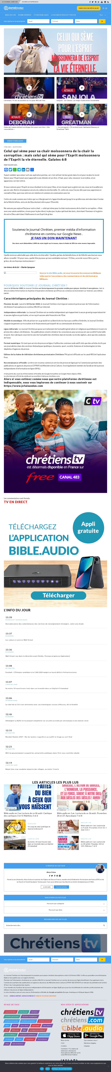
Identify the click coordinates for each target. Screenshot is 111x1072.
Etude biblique (44, 1034)
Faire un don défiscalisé (89, 8)
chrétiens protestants (28, 1021)
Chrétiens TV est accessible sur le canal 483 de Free (24, 100)
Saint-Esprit (35, 1025)
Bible (24, 1030)
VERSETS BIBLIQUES (15, 141)
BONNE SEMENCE (24, 15)
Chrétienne (8, 1039)
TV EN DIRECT (16, 502)
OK (42, 1069)
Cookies (64, 1046)
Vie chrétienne (42, 1039)
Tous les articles (61, 887)
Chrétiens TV (61, 354)
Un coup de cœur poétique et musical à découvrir (39, 828)
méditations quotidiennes (28, 1034)
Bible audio (15, 1030)
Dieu (6, 1030)
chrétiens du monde (11, 1021)
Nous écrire (65, 1040)
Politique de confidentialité (61, 1069)
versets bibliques (10, 1034)
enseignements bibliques (37, 1030)
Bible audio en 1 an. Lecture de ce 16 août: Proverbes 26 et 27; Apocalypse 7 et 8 (82, 814)
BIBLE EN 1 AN (10, 15)
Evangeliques (30, 1039)
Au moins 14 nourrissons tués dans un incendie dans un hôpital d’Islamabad (40, 844)
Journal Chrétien (32, 288)
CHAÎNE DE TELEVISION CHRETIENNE (45, 996)
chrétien (19, 1039)
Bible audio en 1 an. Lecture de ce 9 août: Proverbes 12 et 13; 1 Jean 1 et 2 (94, 828)
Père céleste (47, 1025)
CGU (62, 1043)
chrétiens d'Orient (45, 1021)
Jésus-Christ (24, 1025)
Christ (15, 1025)
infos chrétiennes (18, 1044)
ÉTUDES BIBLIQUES (41, 15)
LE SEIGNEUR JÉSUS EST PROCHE (63, 15)
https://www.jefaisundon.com (23, 385)
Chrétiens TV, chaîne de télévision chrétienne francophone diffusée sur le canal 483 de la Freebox (71, 1052)
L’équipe (87, 1046)
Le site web (47, 887)
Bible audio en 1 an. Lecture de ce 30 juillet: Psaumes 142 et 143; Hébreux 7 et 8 (93, 844)
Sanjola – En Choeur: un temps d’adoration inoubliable (78, 100)
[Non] (108, 1066)
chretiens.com (54, 376)
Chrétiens (34, 1012)
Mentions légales (90, 1043)
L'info (7, 1044)
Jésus (7, 1025)
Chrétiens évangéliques (30, 1016)
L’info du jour (23, 1012)
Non (47, 1069)
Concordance (57, 276)
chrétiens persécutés (12, 1016)
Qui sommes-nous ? (91, 1040)
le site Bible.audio (54, 273)
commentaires (73, 276)
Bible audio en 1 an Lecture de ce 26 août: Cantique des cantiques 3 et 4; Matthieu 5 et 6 (28, 814)
